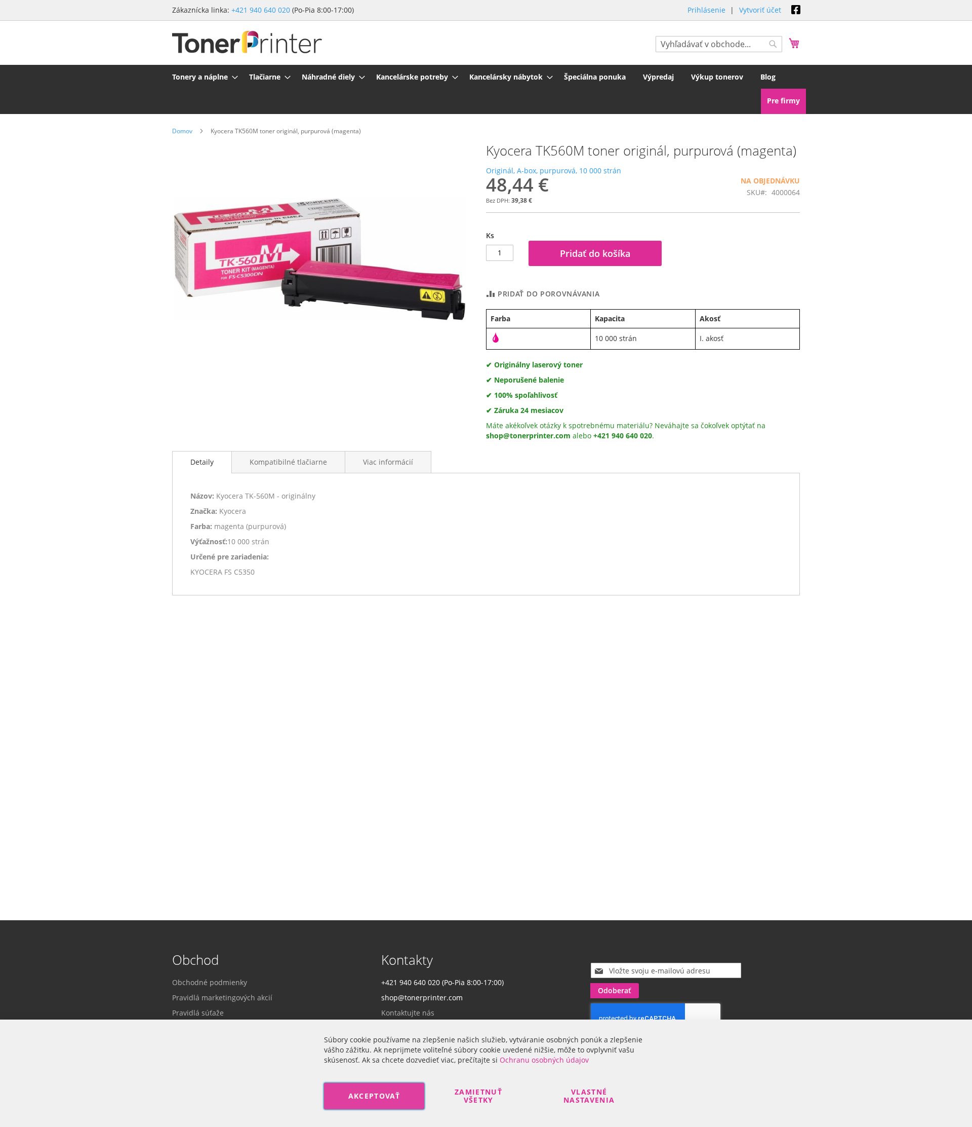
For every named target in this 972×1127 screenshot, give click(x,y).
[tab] (202, 462)
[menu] (486, 77)
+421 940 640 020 (260, 10)
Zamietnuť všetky (478, 1096)
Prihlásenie (706, 10)
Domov (182, 131)
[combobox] (719, 44)
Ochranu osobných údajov (544, 1060)
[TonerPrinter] (247, 42)
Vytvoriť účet (760, 10)
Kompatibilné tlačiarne (288, 462)
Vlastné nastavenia (589, 1096)
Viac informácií (388, 462)
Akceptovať (374, 1096)
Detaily (202, 462)
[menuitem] (202, 77)
